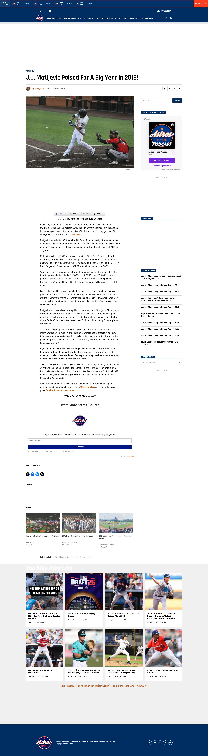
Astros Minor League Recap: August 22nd (160, 291)
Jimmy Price (39, 89)
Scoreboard (147, 18)
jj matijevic (71, 557)
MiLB (79, 557)
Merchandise (110, 741)
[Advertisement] (104, 47)
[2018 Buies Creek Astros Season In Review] (79, 523)
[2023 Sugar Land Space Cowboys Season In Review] (116, 523)
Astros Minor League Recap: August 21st (160, 307)
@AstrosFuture (87, 387)
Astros (58, 741)
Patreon (102, 741)
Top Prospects (71, 18)
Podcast (134, 18)
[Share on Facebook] (164, 88)
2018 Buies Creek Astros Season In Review (77, 536)
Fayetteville (94, 741)
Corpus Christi (76, 741)
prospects (86, 557)
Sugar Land (65, 741)
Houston (62, 557)
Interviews (89, 18)
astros (55, 557)
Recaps (100, 18)
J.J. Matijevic (74, 234)
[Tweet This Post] (169, 88)
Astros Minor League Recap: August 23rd (160, 285)
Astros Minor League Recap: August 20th (160, 322)
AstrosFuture (54, 18)
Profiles (111, 18)
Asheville (85, 741)
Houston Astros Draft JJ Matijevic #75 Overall (42, 536)
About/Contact (164, 11)
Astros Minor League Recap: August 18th (160, 335)
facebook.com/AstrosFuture (60, 390)
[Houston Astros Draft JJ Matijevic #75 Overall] (43, 523)
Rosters (123, 18)
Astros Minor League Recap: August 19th (160, 329)
